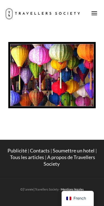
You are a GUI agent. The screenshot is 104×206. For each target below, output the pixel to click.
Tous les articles (27, 157)
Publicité (17, 150)
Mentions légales (72, 189)
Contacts (40, 150)
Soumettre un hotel (74, 150)
